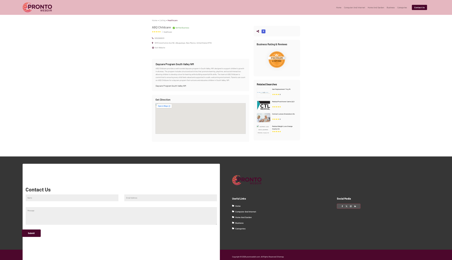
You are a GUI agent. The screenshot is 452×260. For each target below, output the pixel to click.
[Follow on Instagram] (350, 206)
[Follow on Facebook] (342, 206)
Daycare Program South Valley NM (171, 85)
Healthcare (172, 20)
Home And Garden (376, 7)
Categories (402, 7)
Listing (162, 20)
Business (391, 7)
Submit (31, 233)
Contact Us (419, 7)
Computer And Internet (354, 7)
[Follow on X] (346, 206)
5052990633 (159, 38)
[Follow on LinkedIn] (355, 206)
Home (338, 7)
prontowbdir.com (253, 257)
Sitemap (280, 257)
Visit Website (160, 47)
